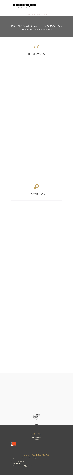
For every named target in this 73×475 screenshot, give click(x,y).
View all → (36, 379)
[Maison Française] (38, 6)
